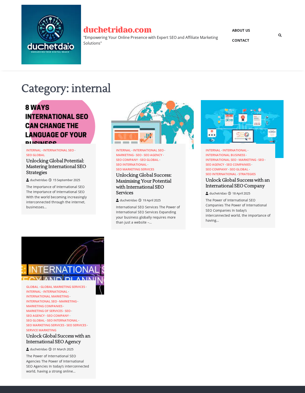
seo (139, 155)
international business (225, 155)
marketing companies (44, 306)
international (235, 150)
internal (33, 150)
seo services (76, 325)
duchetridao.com (117, 29)
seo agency (153, 155)
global (32, 287)
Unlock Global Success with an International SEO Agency (58, 339)
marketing (125, 155)
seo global (35, 155)
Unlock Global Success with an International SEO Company (238, 183)
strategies (247, 174)
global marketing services (63, 287)
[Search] (280, 35)
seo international (131, 164)
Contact (240, 40)
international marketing (47, 296)
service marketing (41, 330)
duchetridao (38, 180)
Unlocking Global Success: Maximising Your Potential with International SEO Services (144, 184)
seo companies (238, 164)
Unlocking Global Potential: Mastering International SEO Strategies (56, 166)
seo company (127, 160)
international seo (58, 150)
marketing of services (44, 311)
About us (241, 30)
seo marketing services (135, 169)
